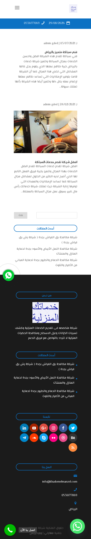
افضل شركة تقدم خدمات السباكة (56, 162)
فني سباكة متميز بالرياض (61, 52)
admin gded (51, 43)
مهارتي (49, 533)
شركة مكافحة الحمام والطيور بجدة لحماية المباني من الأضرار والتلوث (48, 394)
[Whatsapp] (77, 526)
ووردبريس (36, 533)
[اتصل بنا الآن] (10, 530)
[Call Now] (8, 275)
